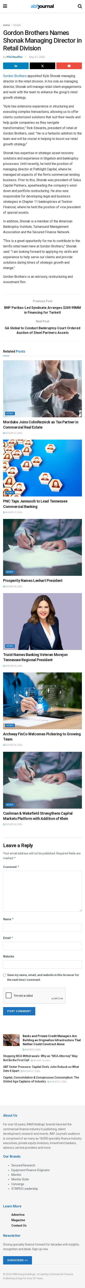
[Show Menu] (5, 6)
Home (6, 25)
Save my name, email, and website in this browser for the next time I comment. (43, 977)
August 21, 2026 (31, 1071)
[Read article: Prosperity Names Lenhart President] (42, 547)
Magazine (18, 1220)
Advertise (18, 1214)
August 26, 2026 (13, 586)
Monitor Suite (20, 1179)
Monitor (16, 1174)
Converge (17, 1184)
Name (8, 919)
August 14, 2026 (41, 1060)
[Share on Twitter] (42, 65)
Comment (11, 867)
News (10, 413)
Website (8, 956)
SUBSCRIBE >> (17, 1260)
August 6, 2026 (32, 1050)
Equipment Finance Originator (30, 1170)
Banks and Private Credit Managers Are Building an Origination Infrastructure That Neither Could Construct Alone (52, 1040)
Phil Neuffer (15, 57)
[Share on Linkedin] (16, 65)
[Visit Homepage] (42, 6)
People (17, 25)
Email (8, 938)
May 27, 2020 (37, 57)
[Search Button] (80, 6)
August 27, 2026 (13, 433)
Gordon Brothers (15, 76)
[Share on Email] (69, 65)
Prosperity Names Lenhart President (33, 580)
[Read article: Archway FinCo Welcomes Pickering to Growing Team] (42, 700)
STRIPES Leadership (24, 1188)
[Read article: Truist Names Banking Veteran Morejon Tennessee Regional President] (42, 621)
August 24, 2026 (13, 745)
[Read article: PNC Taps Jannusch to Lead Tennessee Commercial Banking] (42, 468)
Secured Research (23, 1165)
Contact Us (19, 1225)
